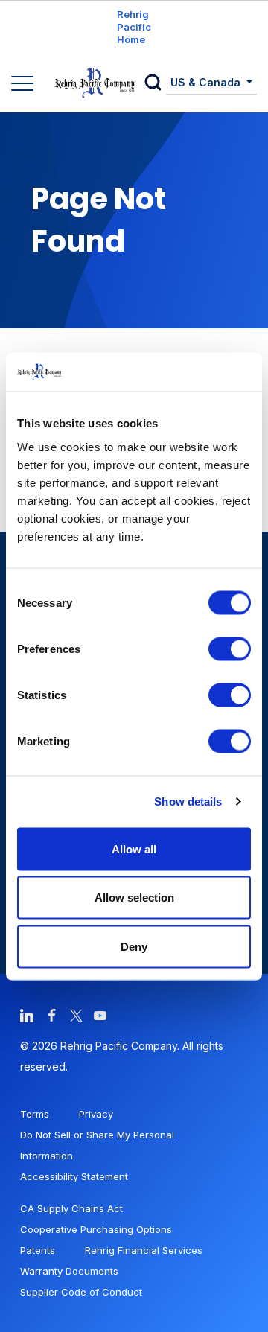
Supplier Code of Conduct (81, 1292)
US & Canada (206, 82)
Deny (134, 946)
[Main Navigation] (24, 85)
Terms (34, 1114)
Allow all (134, 848)
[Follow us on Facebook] (51, 1013)
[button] (155, 83)
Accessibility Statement (74, 1176)
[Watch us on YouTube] (100, 1013)
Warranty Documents (69, 1271)
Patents (37, 1250)
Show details (188, 801)
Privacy (96, 1114)
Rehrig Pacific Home (134, 26)
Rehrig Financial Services (143, 1250)
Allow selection (134, 897)
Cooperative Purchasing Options (96, 1229)
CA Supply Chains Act (71, 1208)
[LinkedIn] (27, 1013)
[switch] (229, 648)
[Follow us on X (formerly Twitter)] (76, 1013)
